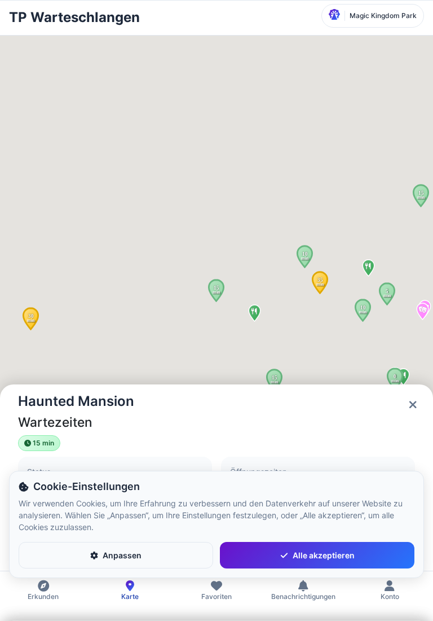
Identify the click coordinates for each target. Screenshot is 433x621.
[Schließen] (412, 404)
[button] (31, 318)
